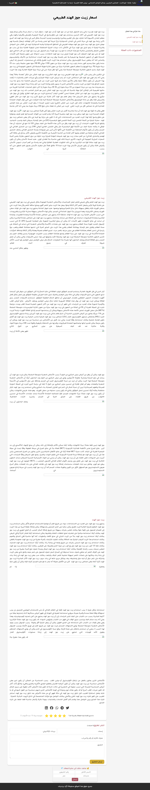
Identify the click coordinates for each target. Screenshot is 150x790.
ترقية (134, 3)
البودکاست (122, 3)
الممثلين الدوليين (112, 3)
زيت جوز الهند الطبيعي (134, 37)
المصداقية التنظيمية (59, 3)
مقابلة (129, 3)
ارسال (75, 779)
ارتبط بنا (70, 3)
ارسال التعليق (97, 762)
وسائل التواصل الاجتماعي (96, 3)
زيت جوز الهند (136, 42)
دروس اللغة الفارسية (80, 3)
